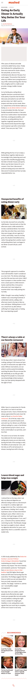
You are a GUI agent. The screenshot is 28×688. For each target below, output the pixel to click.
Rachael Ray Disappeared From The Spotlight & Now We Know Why (20, 651)
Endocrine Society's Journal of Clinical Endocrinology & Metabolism (13, 559)
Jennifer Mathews (7, 24)
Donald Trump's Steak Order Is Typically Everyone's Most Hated (21, 672)
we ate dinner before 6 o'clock (16, 108)
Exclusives (4, 7)
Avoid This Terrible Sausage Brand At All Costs (7, 650)
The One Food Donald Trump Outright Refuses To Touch (7, 671)
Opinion (11, 7)
